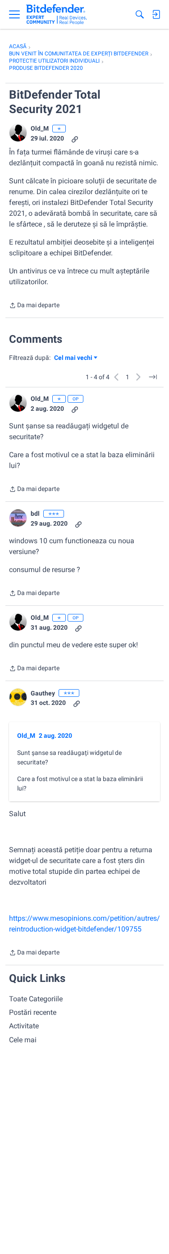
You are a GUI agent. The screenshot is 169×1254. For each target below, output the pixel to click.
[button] (18, 133)
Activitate (24, 1026)
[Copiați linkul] (74, 138)
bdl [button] (35, 513)
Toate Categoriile (36, 999)
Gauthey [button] (43, 693)
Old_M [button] (40, 128)
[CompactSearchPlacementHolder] (140, 14)
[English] (56, 14)
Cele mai (23, 1040)
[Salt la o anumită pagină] (153, 377)
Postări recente (32, 1012)
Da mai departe (34, 306)
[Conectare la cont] (156, 14)
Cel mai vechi (74, 358)
